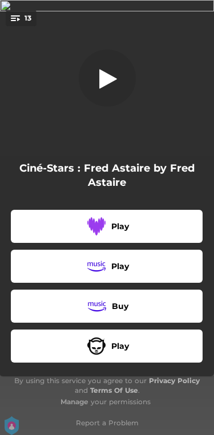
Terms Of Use (114, 390)
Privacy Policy (174, 380)
